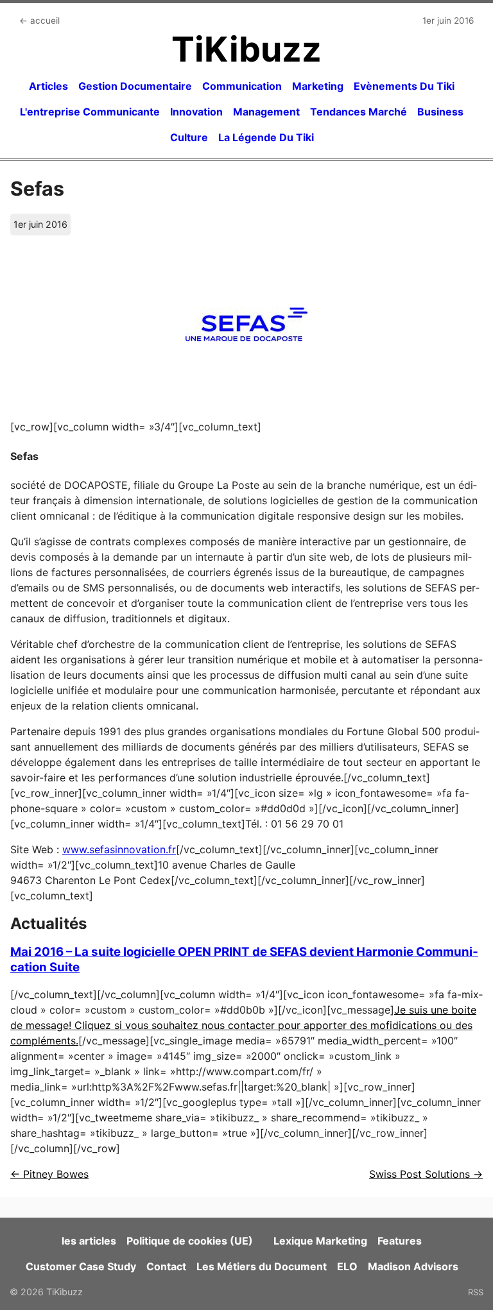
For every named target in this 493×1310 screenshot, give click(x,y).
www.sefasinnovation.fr (119, 849)
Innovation (196, 111)
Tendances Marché (358, 111)
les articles (89, 1240)
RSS (475, 1292)
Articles (48, 86)
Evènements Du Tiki (404, 86)
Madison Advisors (413, 1266)
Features (399, 1240)
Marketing (317, 86)
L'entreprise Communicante (90, 111)
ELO (347, 1266)
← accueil (39, 20)
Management (266, 111)
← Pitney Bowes (49, 1174)
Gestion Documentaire (135, 86)
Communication (242, 86)
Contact (166, 1266)
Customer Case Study (81, 1266)
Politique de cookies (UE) (189, 1240)
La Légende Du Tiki (266, 137)
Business (440, 111)
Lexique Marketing (320, 1240)
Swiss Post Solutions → (426, 1174)
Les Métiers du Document (261, 1266)
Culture (189, 137)
